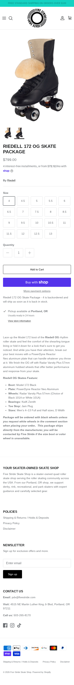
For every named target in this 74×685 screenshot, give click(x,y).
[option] (37, 77)
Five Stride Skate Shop (20, 672)
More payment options (37, 290)
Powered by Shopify (41, 672)
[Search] (12, 18)
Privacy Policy (11, 523)
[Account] (61, 18)
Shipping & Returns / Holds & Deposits (26, 517)
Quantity (8, 244)
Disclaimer (9, 528)
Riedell (11, 180)
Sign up (12, 574)
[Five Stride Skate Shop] (37, 18)
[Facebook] (5, 625)
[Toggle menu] (4, 18)
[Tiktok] (19, 625)
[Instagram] (12, 625)
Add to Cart (37, 269)
